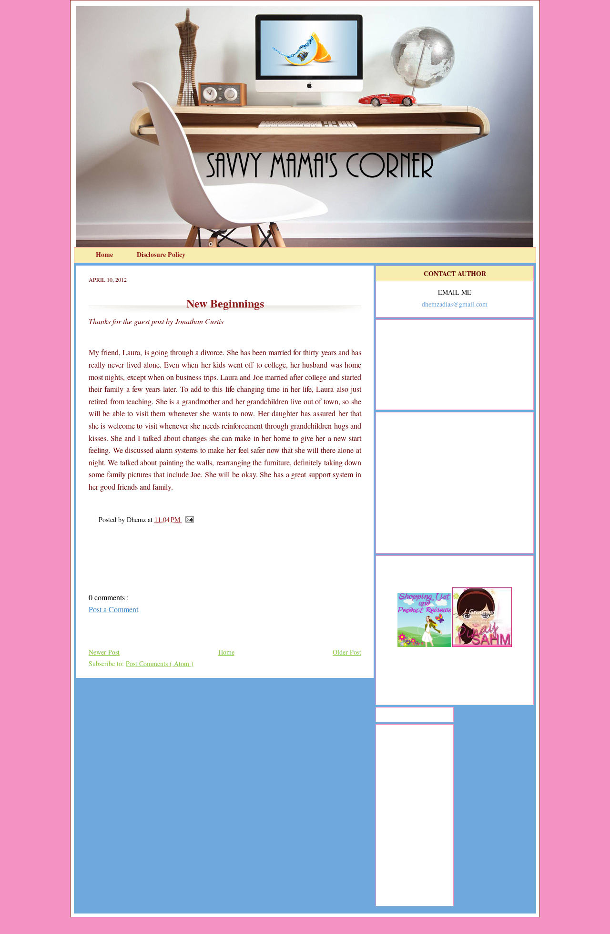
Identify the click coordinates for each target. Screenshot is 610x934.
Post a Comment (113, 609)
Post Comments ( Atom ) (159, 663)
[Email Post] (188, 519)
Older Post (347, 652)
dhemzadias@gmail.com (455, 303)
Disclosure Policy (161, 254)
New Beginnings (225, 303)
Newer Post (104, 652)
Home (105, 254)
